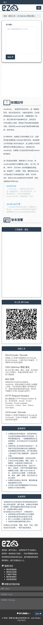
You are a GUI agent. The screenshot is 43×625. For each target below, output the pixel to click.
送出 (37, 613)
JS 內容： (9, 24)
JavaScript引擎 (13, 203)
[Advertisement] (21, 81)
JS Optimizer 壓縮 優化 (26, 16)
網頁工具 (11, 16)
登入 (5, 2)
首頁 (5, 16)
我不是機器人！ (24, 613)
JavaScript (11, 185)
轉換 (9, 57)
